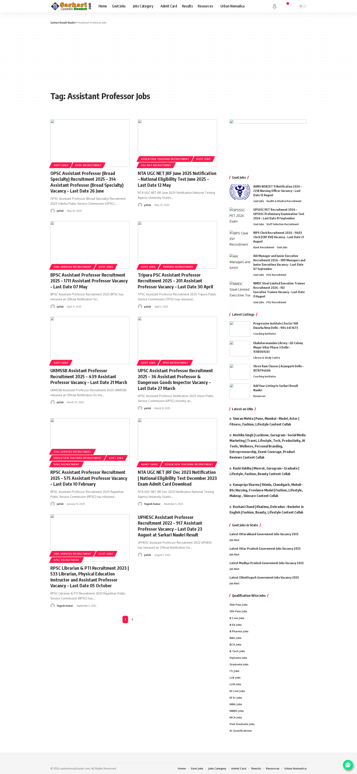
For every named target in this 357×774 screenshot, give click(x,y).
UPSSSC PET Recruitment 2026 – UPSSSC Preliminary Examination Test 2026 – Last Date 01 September (278, 214)
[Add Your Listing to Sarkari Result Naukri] (240, 391)
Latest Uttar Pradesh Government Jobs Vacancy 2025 (265, 548)
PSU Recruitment (276, 274)
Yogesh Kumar (152, 503)
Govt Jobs (61, 165)
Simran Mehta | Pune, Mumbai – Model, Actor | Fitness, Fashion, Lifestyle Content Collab (264, 421)
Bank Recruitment (263, 247)
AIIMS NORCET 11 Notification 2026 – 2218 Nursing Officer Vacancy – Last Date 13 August (277, 191)
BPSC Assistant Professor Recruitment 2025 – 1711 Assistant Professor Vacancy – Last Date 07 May (89, 280)
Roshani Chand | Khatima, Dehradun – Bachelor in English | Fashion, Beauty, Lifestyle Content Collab (267, 509)
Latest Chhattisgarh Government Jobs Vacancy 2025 (264, 577)
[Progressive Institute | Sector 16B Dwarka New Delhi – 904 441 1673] (240, 329)
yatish (60, 210)
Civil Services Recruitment (72, 266)
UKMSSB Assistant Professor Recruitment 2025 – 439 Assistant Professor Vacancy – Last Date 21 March (88, 376)
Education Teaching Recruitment (165, 159)
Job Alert (234, 540)
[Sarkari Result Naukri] (71, 6)
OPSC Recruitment (88, 165)
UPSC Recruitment (175, 362)
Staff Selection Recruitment (282, 224)
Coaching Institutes (264, 333)
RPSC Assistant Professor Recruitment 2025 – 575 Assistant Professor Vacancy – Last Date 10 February (88, 478)
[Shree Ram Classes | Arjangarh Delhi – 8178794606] (240, 371)
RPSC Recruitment (66, 464)
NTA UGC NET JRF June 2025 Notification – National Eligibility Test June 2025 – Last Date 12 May (177, 179)
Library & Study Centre (266, 357)
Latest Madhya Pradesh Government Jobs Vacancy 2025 (267, 563)
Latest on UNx (242, 409)
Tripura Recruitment (178, 266)
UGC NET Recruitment (156, 165)
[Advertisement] (178, 58)
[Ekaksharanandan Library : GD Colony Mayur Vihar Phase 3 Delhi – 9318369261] (240, 348)
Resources (259, 396)
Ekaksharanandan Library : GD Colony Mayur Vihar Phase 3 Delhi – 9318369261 (278, 347)
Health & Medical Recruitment (283, 201)
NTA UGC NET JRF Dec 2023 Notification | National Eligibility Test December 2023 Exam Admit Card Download (177, 478)
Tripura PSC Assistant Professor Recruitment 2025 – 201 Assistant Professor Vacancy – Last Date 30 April (175, 280)
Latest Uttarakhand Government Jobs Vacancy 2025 (264, 534)
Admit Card (149, 464)
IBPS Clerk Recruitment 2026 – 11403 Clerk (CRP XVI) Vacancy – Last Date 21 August (278, 237)
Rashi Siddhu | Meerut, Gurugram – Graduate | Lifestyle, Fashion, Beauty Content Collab (264, 471)
